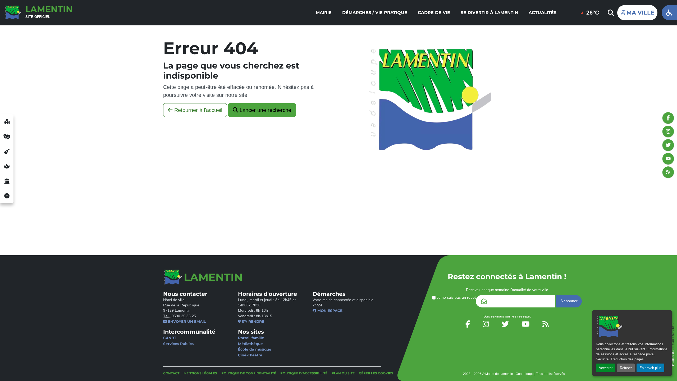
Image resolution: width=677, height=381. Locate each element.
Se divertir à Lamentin (489, 12)
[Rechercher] (610, 12)
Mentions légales (200, 373)
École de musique (254, 349)
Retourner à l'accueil (197, 110)
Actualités (542, 12)
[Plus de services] (6, 195)
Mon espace (329, 311)
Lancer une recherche (264, 110)
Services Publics (178, 344)
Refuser (626, 368)
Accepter (605, 368)
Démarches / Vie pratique (374, 12)
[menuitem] (323, 12)
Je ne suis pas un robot (456, 298)
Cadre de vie (434, 12)
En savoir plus (650, 368)
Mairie (324, 12)
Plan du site (343, 373)
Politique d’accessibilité (303, 373)
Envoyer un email (186, 321)
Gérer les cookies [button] (376, 373)
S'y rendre (252, 321)
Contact (171, 373)
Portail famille (251, 338)
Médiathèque (250, 344)
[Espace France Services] (6, 181)
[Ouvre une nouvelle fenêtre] (6, 121)
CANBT (169, 338)
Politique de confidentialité (248, 373)
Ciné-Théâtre (250, 355)
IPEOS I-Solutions (673, 335)
